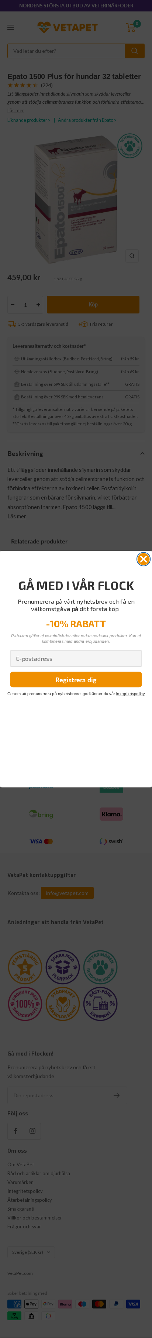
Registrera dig (76, 679)
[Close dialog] (144, 559)
